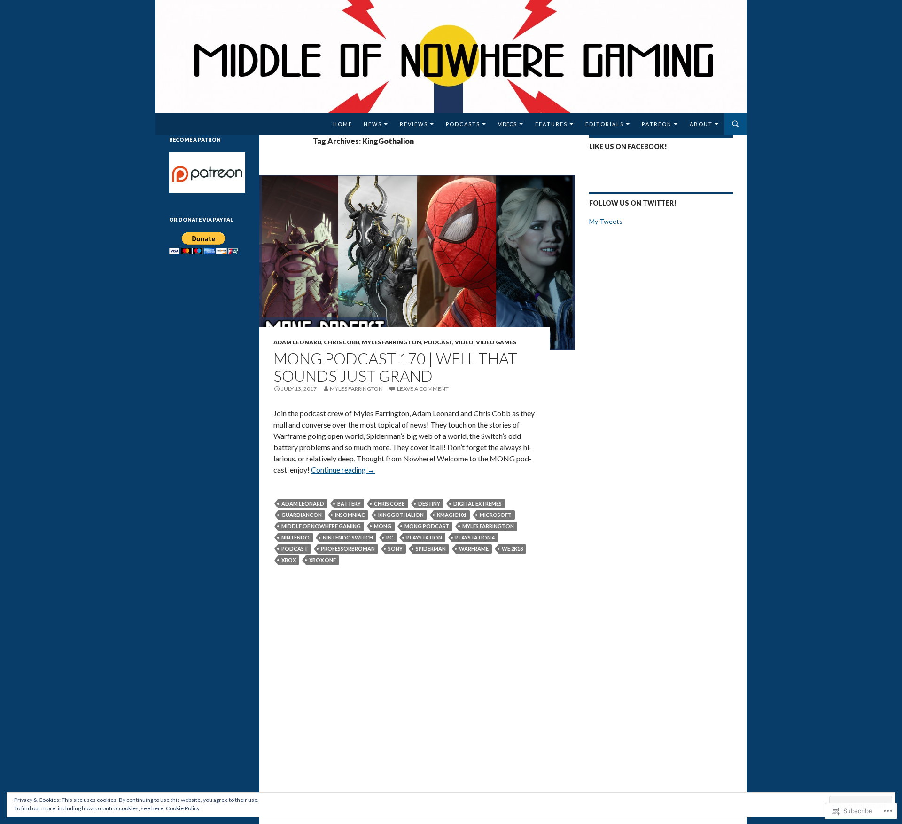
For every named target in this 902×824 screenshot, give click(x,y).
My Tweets (605, 221)
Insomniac (350, 515)
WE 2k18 (512, 549)
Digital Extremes (477, 503)
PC (389, 537)
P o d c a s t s (462, 124)
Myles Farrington (391, 342)
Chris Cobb (341, 342)
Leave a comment (423, 388)
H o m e (342, 124)
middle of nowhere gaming (321, 526)
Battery (349, 503)
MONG (382, 526)
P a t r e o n (656, 124)
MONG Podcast (426, 526)
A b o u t (701, 124)
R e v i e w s (413, 124)
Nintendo (295, 537)
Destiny (429, 503)
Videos (507, 124)
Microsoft (496, 515)
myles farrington (488, 526)
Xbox (288, 560)
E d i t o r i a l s (604, 124)
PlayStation (424, 537)
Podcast (438, 342)
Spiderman (431, 549)
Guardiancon (301, 515)
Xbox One (322, 560)
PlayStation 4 (475, 537)
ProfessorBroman (348, 549)
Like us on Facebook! (628, 147)
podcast (294, 549)
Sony (395, 549)
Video (464, 342)
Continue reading (343, 469)
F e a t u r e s (551, 124)
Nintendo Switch (348, 537)
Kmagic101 (452, 515)
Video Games (496, 342)
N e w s (372, 124)
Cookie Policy (183, 808)
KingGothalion (401, 515)
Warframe (474, 549)
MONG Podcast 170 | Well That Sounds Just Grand (395, 367)
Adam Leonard (297, 342)
